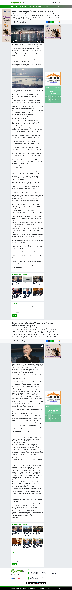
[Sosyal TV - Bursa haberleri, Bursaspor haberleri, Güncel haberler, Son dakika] (17, 2)
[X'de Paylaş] (49, 22)
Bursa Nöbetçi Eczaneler (34, 569)
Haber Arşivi (32, 579)
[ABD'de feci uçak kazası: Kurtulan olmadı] (27, 279)
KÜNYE (53, 569)
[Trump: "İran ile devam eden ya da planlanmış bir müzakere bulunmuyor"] (27, 290)
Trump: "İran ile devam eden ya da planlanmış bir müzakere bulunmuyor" (27, 296)
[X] (14, 578)
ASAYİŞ (43, 572)
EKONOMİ (54, 573)
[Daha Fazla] (53, 22)
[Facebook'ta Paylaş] (47, 22)
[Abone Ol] (60, 22)
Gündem (17, 6)
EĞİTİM (43, 577)
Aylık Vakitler (49, 101)
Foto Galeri (45, 6)
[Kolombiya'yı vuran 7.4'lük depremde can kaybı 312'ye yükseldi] (38, 279)
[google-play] (41, 582)
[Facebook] (12, 578)
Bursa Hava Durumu (33, 571)
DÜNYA (18, 9)
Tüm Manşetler (32, 577)
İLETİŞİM (43, 571)
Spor (34, 6)
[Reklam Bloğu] (53, 78)
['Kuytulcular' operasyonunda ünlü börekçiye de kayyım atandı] (38, 540)
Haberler (13, 9)
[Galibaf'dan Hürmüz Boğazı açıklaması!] (38, 290)
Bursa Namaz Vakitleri (34, 572)
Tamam (59, 588)
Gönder (15, 315)
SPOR (43, 574)
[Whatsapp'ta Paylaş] (51, 22)
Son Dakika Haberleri (34, 578)
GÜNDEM (54, 571)
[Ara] (58, 6)
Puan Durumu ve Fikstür (34, 576)
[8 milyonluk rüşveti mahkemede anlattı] (17, 540)
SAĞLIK (53, 576)
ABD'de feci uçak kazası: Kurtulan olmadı (27, 283)
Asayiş (21, 6)
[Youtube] (19, 578)
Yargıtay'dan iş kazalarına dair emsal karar (36, 533)
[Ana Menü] (60, 6)
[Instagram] (16, 578)
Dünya (25, 6)
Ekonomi (30, 6)
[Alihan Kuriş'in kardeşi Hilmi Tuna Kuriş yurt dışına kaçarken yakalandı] (27, 528)
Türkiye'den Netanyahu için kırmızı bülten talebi (16, 283)
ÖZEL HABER (54, 574)
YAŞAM (43, 576)
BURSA (43, 569)
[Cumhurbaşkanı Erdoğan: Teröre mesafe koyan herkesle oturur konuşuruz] (27, 353)
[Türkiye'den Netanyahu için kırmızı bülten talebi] (17, 279)
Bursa (12, 6)
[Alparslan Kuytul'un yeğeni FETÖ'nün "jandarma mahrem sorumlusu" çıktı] (27, 540)
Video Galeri (39, 6)
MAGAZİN (44, 573)
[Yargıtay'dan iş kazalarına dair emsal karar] (38, 528)
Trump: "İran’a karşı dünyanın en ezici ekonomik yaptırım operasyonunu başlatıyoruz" (16, 296)
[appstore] (31, 582)
